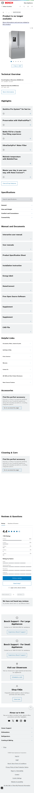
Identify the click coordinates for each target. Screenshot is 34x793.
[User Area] (20, 6)
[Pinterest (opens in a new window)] (25, 721)
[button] (17, 45)
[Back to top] (31, 707)
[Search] (24, 6)
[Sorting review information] (13, 594)
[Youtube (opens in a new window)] (9, 721)
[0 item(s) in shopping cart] (28, 6)
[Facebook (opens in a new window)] (17, 721)
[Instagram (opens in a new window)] (21, 721)
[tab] (3, 523)
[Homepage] (7, 2)
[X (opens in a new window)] (13, 721)
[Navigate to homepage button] (4, 12)
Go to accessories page (11, 408)
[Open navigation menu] (32, 6)
